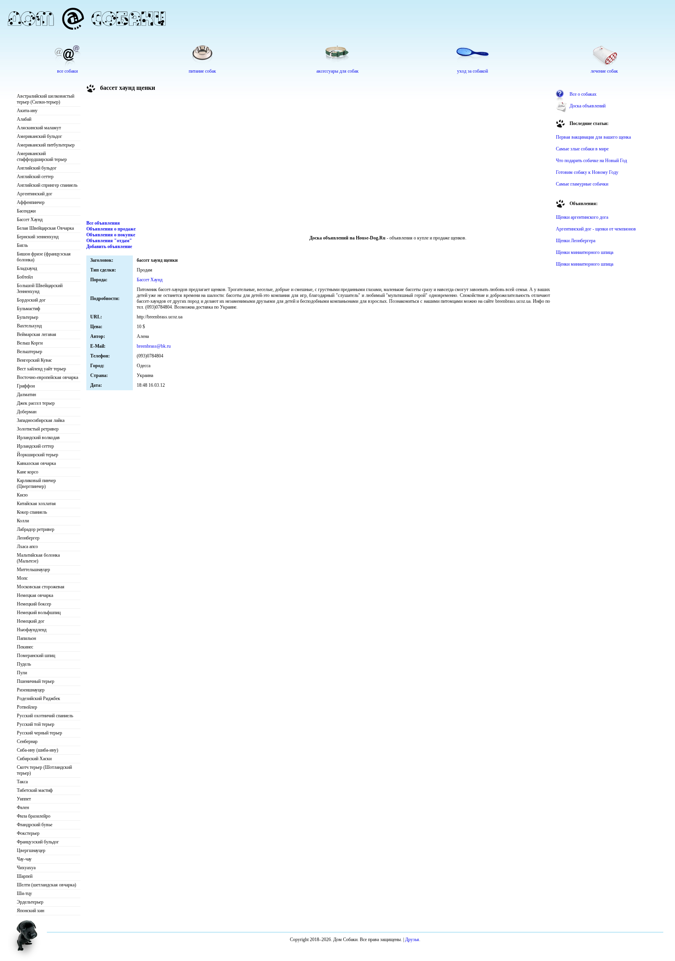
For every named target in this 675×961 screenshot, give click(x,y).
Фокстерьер (28, 833)
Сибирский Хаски (34, 758)
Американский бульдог (39, 136)
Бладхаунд (27, 268)
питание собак (202, 71)
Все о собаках (583, 94)
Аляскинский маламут (39, 127)
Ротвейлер (27, 707)
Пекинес (25, 647)
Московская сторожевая (40, 586)
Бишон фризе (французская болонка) (44, 257)
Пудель (24, 664)
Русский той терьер (35, 724)
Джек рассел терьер (36, 403)
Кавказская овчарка (36, 463)
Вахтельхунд (29, 326)
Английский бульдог (37, 168)
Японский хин (30, 910)
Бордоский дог (31, 300)
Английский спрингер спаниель (47, 185)
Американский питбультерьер (46, 145)
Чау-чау (24, 859)
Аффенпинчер (31, 202)
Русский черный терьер (39, 733)
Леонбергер (28, 538)
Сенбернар (27, 741)
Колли (23, 520)
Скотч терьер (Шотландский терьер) (44, 770)
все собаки (67, 71)
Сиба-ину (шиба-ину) (37, 750)
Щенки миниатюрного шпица (584, 252)
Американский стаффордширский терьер (42, 156)
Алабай (24, 119)
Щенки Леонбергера (575, 240)
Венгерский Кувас (34, 360)
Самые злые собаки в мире (582, 149)
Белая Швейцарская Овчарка (45, 228)
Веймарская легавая (36, 334)
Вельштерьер (29, 351)
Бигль (22, 245)
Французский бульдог (38, 842)
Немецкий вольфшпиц (39, 612)
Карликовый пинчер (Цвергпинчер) (36, 483)
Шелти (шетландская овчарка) (46, 885)
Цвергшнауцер (31, 850)
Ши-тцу (24, 893)
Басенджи (26, 211)
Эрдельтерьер (30, 902)
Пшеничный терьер (35, 681)
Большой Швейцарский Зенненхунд (39, 288)
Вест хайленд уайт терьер (41, 369)
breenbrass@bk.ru (154, 346)
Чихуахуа (26, 867)
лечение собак (604, 71)
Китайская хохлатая (36, 503)
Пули (22, 672)
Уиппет (24, 799)
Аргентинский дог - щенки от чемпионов (596, 229)
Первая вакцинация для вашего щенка (593, 137)
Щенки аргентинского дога (582, 217)
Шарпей (24, 876)
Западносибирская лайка (40, 420)
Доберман (26, 411)
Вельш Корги (30, 343)
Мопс (22, 578)
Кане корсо (27, 472)
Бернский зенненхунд (38, 236)
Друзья (412, 939)
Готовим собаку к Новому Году (587, 172)
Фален (23, 807)
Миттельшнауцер (33, 569)
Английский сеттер (35, 176)
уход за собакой (472, 71)
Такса (22, 781)
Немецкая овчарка (35, 595)
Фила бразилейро (33, 816)
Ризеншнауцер (31, 690)
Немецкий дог (31, 621)
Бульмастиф (28, 308)
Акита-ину (27, 110)
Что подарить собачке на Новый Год (591, 160)
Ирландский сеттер (35, 446)
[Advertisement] (318, 158)
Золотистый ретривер (38, 429)
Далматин (26, 394)
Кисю (22, 495)
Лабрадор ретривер (35, 529)
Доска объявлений (587, 106)
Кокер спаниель (32, 512)
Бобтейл (25, 277)
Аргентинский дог (34, 193)
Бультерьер (27, 317)
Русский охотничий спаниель (45, 715)
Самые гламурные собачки (582, 184)
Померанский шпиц (36, 655)
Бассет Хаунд (30, 219)
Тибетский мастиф (35, 790)
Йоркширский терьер (37, 454)
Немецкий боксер (34, 604)
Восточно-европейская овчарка (47, 377)
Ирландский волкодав (38, 437)
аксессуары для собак (337, 71)
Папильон (26, 638)
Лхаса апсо (27, 546)
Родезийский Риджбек (38, 698)
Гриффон (26, 386)
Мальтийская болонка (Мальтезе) (38, 558)
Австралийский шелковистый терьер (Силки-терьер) (45, 99)
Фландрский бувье (34, 824)
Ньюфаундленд (31, 629)
